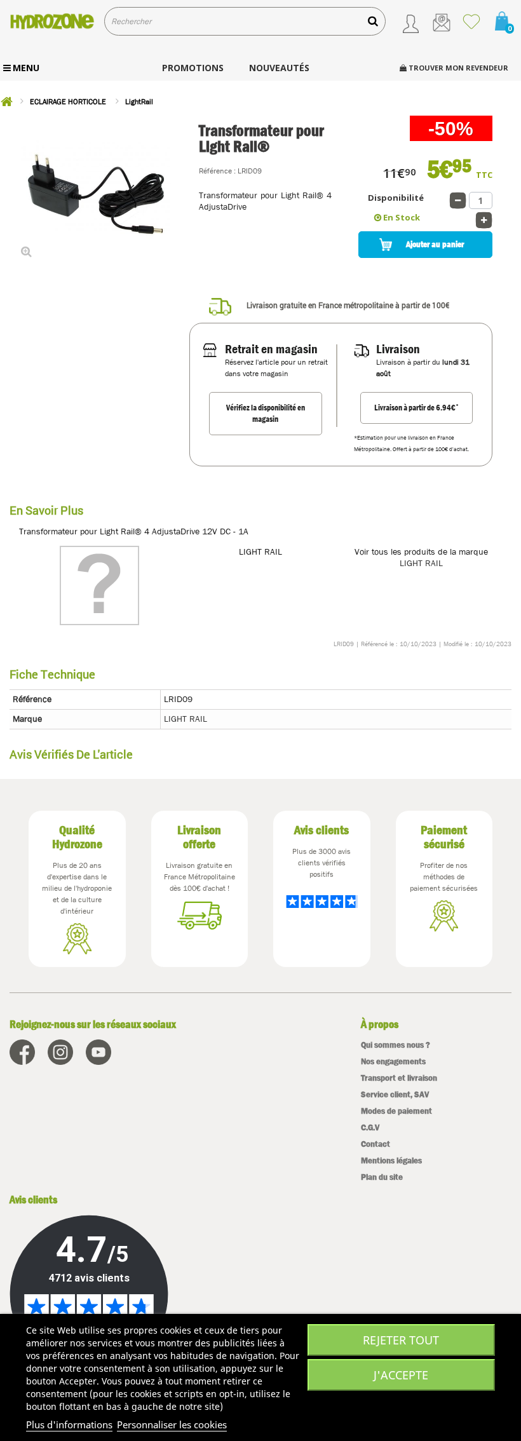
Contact (375, 1144)
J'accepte (401, 1375)
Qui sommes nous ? (395, 1044)
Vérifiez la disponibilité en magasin (265, 413)
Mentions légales (391, 1160)
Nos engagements (393, 1061)
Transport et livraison (399, 1077)
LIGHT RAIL (421, 563)
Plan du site (382, 1177)
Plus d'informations (69, 1424)
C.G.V (370, 1127)
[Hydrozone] (52, 21)
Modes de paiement (396, 1111)
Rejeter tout (401, 1340)
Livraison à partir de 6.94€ (416, 407)
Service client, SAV (395, 1094)
